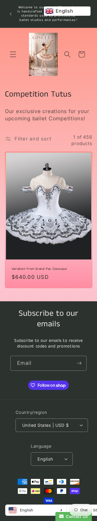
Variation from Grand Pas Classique (39, 269)
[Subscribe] (79, 363)
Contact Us (76, 516)
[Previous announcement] (10, 13)
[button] (13, 54)
